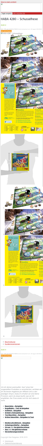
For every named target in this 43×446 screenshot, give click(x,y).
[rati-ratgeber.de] (21, 11)
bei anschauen (6, 31)
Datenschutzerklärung (13, 443)
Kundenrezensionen (12, 344)
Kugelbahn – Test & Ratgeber (17, 408)
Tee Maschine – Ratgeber (15, 415)
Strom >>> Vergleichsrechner (17, 427)
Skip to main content (8, 2)
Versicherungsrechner (14, 432)
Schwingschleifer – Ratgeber (17, 425)
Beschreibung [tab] (10, 342)
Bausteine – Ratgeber (14, 406)
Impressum (9, 441)
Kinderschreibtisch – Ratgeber (17, 423)
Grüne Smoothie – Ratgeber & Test (19, 417)
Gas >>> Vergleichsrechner (16, 429)
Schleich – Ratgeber (13, 410)
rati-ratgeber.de (19, 13)
